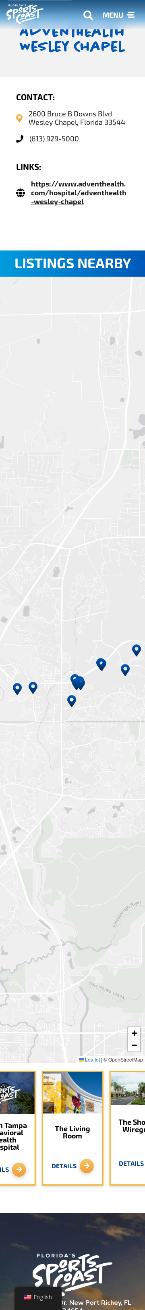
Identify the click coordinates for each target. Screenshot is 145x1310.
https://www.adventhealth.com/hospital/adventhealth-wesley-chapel (78, 193)
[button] (80, 684)
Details (64, 1166)
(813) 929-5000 (54, 139)
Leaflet (92, 1059)
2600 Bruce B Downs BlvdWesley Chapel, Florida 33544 (77, 118)
